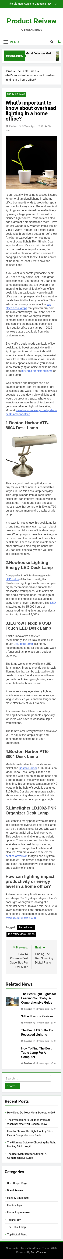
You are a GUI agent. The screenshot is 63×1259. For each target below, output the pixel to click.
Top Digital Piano (17, 1234)
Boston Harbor (28, 768)
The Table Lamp (16, 94)
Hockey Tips (14, 1205)
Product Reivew (31, 21)
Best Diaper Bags (17, 1183)
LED (53, 602)
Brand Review (15, 1190)
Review (13, 126)
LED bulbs (12, 579)
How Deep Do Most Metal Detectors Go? (29, 3)
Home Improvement (18, 1212)
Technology (14, 1219)
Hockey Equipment (18, 1197)
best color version (16, 856)
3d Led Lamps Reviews (37, 1016)
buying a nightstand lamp (36, 370)
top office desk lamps (21, 934)
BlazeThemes (38, 1252)
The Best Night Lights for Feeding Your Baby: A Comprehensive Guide (38, 998)
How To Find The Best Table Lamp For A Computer (36, 1053)
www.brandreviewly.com (21, 917)
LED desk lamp (23, 643)
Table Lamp (26, 927)
